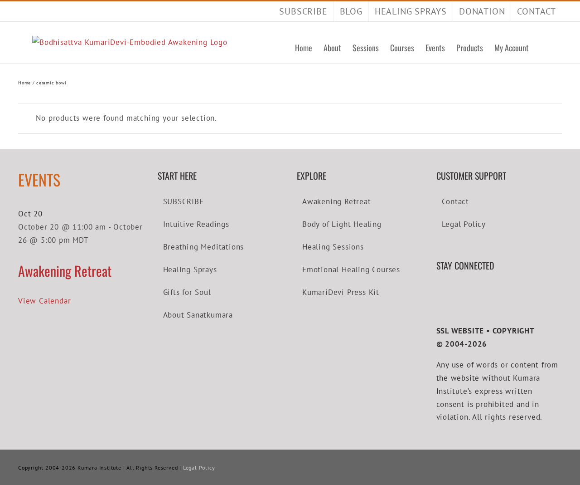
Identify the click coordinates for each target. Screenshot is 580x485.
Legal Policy (464, 224)
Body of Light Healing (342, 224)
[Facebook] (439, 291)
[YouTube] (452, 291)
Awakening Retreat (64, 270)
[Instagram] (466, 291)
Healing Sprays (190, 269)
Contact (455, 201)
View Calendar (44, 301)
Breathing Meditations (203, 247)
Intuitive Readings (196, 224)
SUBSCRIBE (183, 201)
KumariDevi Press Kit (340, 292)
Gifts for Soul (187, 292)
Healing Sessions (333, 247)
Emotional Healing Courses (351, 269)
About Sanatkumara (198, 315)
